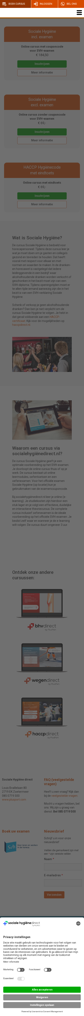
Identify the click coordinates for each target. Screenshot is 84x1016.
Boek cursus (17, 3)
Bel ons (72, 3)
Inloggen (46, 3)
